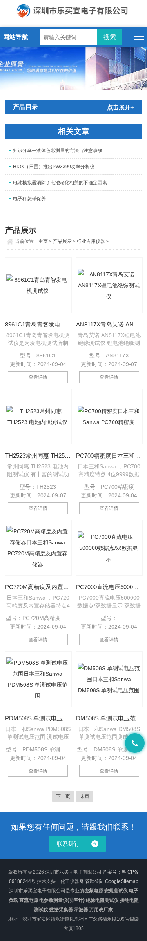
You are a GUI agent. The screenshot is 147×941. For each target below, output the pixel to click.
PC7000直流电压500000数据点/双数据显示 (109, 587)
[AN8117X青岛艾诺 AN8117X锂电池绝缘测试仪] (109, 285)
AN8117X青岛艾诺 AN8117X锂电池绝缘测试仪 (109, 324)
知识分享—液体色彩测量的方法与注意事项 (57, 150)
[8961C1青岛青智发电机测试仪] (38, 285)
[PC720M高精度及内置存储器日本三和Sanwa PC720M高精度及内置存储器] (38, 547)
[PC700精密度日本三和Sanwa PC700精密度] (109, 416)
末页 (84, 796)
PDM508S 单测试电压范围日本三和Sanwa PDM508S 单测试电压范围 (38, 718)
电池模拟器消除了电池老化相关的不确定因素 (60, 182)
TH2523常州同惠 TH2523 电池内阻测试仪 (38, 455)
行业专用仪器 (91, 241)
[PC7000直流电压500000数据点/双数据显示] (109, 547)
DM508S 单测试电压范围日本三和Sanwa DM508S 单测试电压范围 (109, 718)
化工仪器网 (72, 881)
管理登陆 (94, 881)
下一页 (63, 796)
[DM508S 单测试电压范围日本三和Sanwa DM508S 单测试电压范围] (109, 679)
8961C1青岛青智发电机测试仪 (38, 324)
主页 (43, 241)
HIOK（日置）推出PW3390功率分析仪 (53, 166)
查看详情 (38, 377)
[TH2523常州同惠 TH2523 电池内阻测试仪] (38, 416)
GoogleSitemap (121, 881)
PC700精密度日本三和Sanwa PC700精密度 (109, 455)
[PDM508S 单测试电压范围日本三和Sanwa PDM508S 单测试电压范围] (38, 679)
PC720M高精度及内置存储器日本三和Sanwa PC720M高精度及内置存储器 (38, 587)
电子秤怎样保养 (29, 198)
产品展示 (62, 241)
